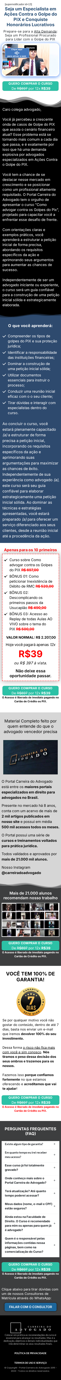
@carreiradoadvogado (21, 873)
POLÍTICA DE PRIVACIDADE (30, 1353)
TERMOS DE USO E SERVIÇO (30, 1362)
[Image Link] (30, 757)
